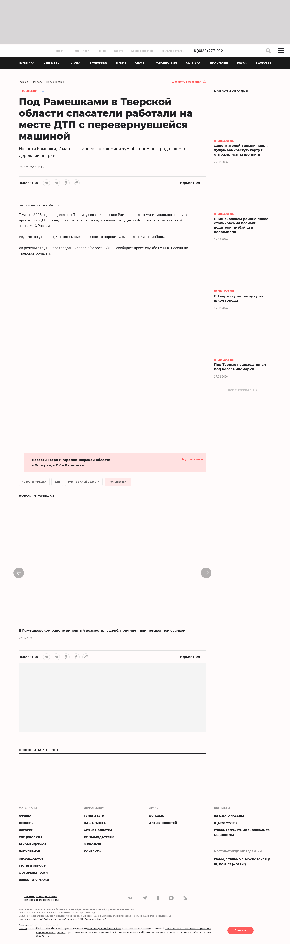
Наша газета (95, 823)
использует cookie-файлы (104, 928)
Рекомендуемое (32, 844)
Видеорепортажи (34, 880)
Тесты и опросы (33, 865)
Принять (240, 930)
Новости (59, 51)
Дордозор (157, 816)
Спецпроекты (30, 837)
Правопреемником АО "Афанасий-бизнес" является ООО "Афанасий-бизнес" (62, 918)
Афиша (102, 51)
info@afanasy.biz (229, 816)
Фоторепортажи (33, 873)
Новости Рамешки (34, 481)
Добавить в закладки (186, 81)
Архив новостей (142, 51)
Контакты (93, 851)
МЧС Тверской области (83, 481)
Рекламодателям (172, 51)
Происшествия (118, 481)
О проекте (92, 844)
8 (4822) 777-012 (208, 50)
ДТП (45, 90)
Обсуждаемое (31, 858)
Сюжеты (26, 823)
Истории (26, 830)
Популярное (29, 851)
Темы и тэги (81, 51)
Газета (118, 51)
